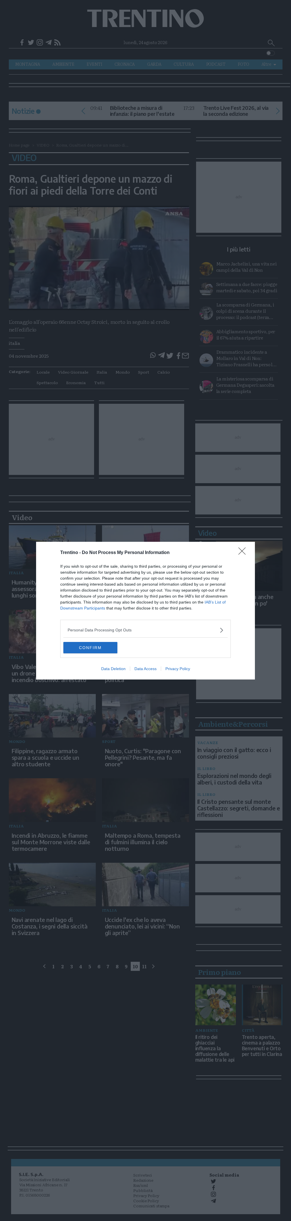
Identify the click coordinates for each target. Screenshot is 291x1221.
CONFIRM (90, 647)
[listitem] (145, 630)
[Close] (243, 552)
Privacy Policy (177, 668)
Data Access (145, 668)
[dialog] (145, 611)
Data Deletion (113, 668)
